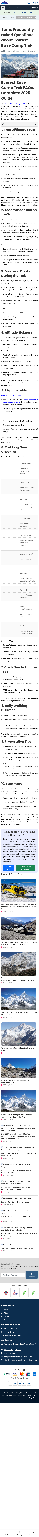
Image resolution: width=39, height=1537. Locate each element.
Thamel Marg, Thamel (12, 1350)
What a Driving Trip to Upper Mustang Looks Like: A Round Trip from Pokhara (19, 943)
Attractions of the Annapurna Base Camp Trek (17, 1217)
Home (5, 17)
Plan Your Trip (8, 867)
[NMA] (33, 1293)
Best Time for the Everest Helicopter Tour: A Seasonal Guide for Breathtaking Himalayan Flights (18, 906)
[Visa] (19, 1374)
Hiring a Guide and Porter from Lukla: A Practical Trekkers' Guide (16, 1188)
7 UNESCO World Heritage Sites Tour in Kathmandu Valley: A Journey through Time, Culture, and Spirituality (18, 1136)
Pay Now (6, 1320)
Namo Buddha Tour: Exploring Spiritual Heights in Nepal (16, 1171)
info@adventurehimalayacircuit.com (18, 1357)
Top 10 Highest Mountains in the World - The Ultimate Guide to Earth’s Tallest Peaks (19, 1013)
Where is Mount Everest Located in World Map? (17, 1049)
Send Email (32, 1535)
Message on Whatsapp (26, 867)
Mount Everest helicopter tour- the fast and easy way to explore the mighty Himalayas (18, 979)
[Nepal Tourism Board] (15, 1293)
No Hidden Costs (7, 1332)
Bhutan (6, 1316)
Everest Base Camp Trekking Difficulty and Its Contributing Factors (19, 1234)
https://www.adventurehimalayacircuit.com (20, 1360)
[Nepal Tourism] (6, 1293)
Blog (11, 17)
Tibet (5, 1313)
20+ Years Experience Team (11, 1335)
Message (19, 1535)
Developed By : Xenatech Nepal (31, 1395)
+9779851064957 (10, 1353)
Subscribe (31, 1276)
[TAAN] (24, 1293)
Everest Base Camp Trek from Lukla (15, 1202)
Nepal (5, 1310)
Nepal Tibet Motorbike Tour (25, 12)
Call (6, 1535)
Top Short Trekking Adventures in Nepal (17, 1248)
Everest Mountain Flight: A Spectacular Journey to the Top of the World (16, 1116)
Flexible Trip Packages (9, 1329)
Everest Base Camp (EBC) (15, 104)
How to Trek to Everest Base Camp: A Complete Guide (16, 1081)
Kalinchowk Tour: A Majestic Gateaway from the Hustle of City (18, 1154)
